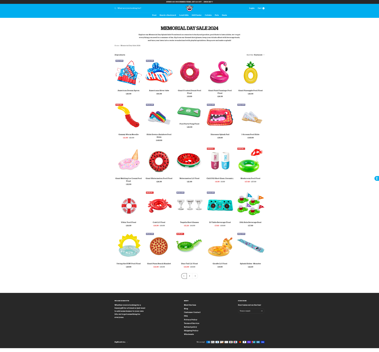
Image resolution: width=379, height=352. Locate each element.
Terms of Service (191, 323)
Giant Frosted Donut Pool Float (189, 92)
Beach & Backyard (168, 15)
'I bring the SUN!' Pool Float (128, 264)
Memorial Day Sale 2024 (130, 45)
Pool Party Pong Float (189, 124)
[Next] (195, 276)
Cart (261, 8)
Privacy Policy (190, 320)
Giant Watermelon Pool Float (159, 178)
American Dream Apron (128, 90)
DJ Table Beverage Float (220, 222)
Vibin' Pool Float (128, 222)
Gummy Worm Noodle (128, 134)
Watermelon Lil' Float (189, 178)
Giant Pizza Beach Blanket (159, 264)
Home (116, 45)
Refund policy (190, 327)
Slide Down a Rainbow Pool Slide (159, 136)
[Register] (262, 311)
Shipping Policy (191, 331)
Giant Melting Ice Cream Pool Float (128, 180)
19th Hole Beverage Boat (250, 222)
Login (252, 8)
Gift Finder (197, 15)
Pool (154, 15)
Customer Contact (192, 312)
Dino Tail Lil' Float (189, 264)
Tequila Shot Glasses (189, 222)
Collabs (208, 15)
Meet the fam (190, 305)
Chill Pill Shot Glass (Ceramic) (220, 178)
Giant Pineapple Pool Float (250, 90)
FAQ (186, 316)
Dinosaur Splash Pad (220, 134)
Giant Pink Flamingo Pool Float (220, 92)
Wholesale (189, 334)
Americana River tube (159, 90)
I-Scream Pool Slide (250, 134)
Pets (217, 15)
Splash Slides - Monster (250, 264)
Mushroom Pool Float (250, 178)
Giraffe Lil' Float (220, 264)
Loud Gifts (184, 15)
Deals (224, 15)
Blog (186, 309)
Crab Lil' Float (159, 222)
